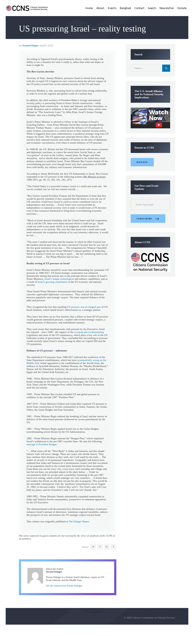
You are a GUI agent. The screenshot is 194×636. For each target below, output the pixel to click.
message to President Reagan (42, 444)
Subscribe (144, 219)
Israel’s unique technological (59, 278)
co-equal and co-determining (89, 332)
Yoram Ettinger (29, 46)
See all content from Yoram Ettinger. (64, 585)
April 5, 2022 (46, 46)
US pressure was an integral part (84, 306)
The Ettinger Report (79, 521)
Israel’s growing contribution (52, 281)
